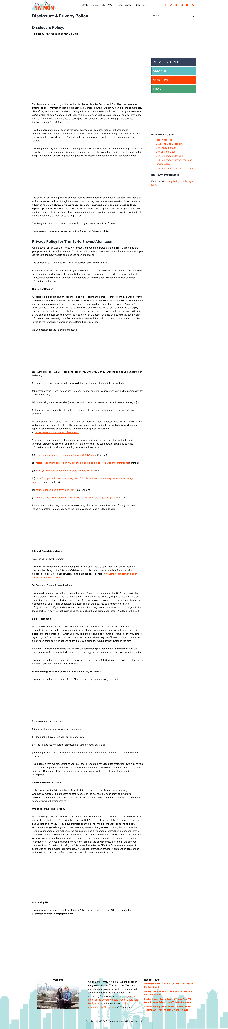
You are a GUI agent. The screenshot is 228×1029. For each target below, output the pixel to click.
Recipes (95, 5)
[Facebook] (165, 5)
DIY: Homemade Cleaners (169, 156)
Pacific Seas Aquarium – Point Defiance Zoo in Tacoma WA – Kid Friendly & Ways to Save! (167, 1008)
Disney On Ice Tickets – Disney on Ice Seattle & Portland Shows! (168, 993)
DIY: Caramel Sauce (166, 152)
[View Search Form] (193, 5)
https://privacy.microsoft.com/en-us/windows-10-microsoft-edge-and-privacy (76, 497)
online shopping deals (106, 999)
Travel (119, 5)
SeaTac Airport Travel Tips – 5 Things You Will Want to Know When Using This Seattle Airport (168, 1000)
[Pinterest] (181, 5)
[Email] (187, 5)
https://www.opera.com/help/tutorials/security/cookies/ (64, 470)
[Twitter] (170, 5)
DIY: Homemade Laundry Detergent (175, 168)
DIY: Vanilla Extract (166, 148)
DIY (103, 5)
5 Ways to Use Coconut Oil (170, 143)
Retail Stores (166, 62)
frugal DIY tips (107, 1007)
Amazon (160, 71)
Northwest (164, 80)
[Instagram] (176, 5)
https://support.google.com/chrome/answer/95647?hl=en (66, 455)
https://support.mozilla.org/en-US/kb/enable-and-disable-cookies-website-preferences (82, 463)
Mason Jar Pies (164, 140)
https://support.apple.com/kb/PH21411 (56, 490)
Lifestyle (86, 5)
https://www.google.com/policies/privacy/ (57, 432)
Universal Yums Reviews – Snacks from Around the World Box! (168, 985)
